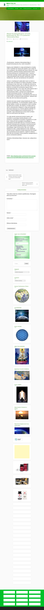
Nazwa (9, 212)
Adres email (10, 218)
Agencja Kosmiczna (20, 251)
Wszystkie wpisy (20, 247)
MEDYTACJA (11, 3)
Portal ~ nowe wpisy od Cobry (21, 250)
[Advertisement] (22, 451)
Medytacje (18, 248)
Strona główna (11, 8)
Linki (21, 8)
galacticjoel (16, 38)
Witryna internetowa (12, 223)
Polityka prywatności (27, 8)
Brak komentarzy (24, 39)
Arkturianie (10, 41)
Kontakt (16, 8)
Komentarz (10, 198)
